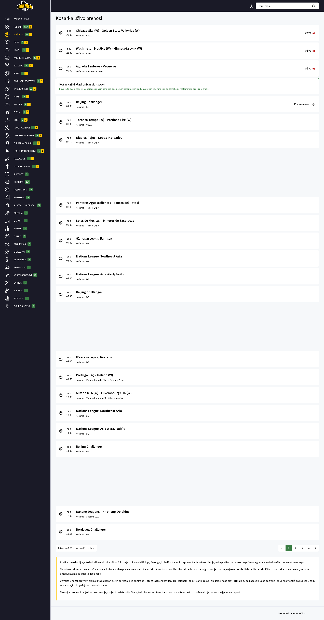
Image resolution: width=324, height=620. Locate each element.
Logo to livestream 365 (25, 6)
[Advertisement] (157, 171)
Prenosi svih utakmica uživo (291, 613)
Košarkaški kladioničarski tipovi (82, 84)
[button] (25, 19)
